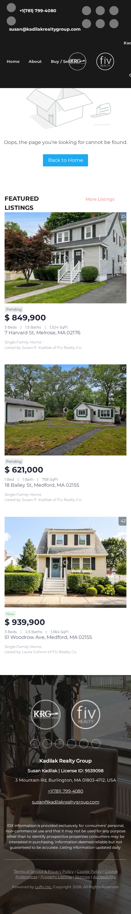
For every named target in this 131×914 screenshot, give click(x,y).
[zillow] (114, 11)
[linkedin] (100, 11)
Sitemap (82, 877)
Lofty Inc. (43, 887)
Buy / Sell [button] (60, 61)
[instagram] (86, 24)
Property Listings (56, 877)
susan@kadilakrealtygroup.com (65, 802)
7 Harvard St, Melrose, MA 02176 (42, 333)
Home (13, 61)
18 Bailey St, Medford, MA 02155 (42, 485)
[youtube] (100, 24)
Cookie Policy (89, 871)
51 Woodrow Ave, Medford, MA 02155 (48, 637)
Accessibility (104, 877)
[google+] (114, 24)
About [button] (35, 61)
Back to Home (65, 160)
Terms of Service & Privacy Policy (44, 871)
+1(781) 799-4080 (65, 791)
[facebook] (86, 11)
